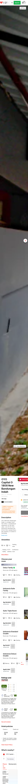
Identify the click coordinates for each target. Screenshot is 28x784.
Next (25, 241)
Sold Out (13, 603)
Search (17, 3)
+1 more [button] (22, 663)
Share (24, 8)
